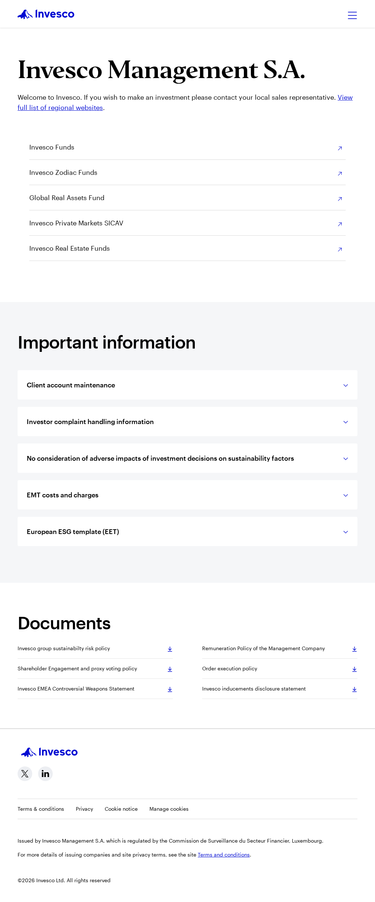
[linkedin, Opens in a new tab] (45, 773)
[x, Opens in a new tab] (25, 773)
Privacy (84, 809)
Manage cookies (169, 809)
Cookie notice (121, 809)
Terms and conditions (224, 854)
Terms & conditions (41, 809)
